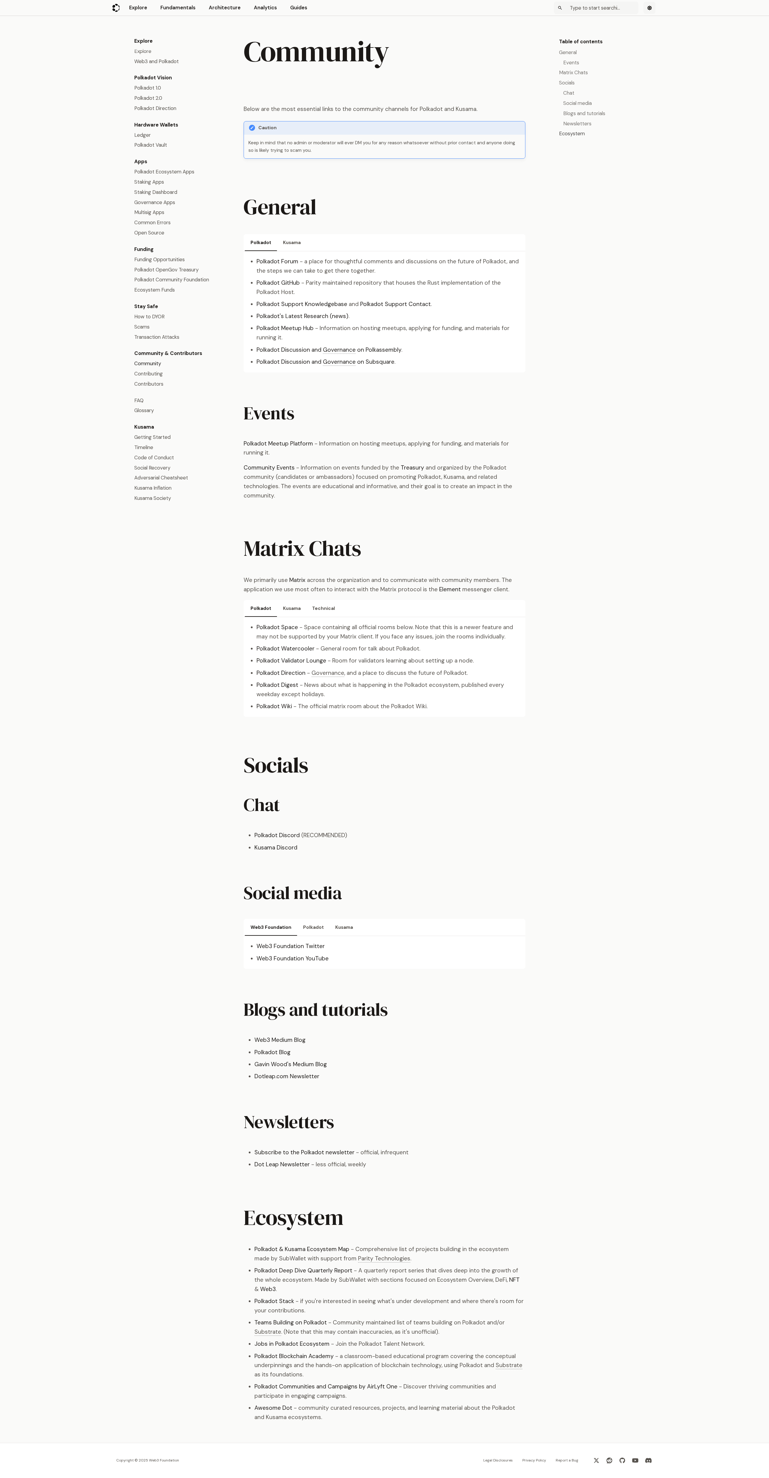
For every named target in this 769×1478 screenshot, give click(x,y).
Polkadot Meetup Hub (285, 328)
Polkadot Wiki (274, 706)
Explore (138, 7)
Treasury (412, 467)
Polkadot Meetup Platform (278, 443)
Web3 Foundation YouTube (293, 958)
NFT (514, 1280)
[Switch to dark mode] (649, 8)
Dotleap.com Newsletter (286, 1076)
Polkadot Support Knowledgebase (302, 304)
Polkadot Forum (277, 261)
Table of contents (581, 41)
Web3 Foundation (271, 927)
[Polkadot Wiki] (116, 8)
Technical (323, 608)
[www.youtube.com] (635, 1460)
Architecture (225, 7)
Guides (298, 7)
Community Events (269, 467)
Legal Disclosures (498, 1460)
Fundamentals (178, 7)
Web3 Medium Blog (279, 1040)
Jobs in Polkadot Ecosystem (292, 1344)
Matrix (297, 580)
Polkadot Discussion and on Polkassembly (329, 349)
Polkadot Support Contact (395, 304)
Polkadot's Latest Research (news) (302, 316)
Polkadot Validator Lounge (291, 660)
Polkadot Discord (277, 835)
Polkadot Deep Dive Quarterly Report (303, 1270)
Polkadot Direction (281, 673)
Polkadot (261, 243)
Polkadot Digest (277, 685)
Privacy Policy (534, 1460)
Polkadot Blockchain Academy (294, 1356)
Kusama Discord (275, 847)
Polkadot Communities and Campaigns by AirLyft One (325, 1386)
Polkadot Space (277, 627)
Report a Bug (567, 1460)
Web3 (268, 1289)
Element (450, 589)
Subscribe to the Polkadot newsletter (304, 1152)
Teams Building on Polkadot (290, 1322)
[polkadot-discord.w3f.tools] (648, 1460)
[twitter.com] (596, 1460)
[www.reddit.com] (609, 1460)
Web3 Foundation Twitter (291, 946)
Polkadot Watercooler (286, 648)
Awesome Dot (273, 1408)
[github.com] (622, 1460)
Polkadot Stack (274, 1301)
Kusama (292, 243)
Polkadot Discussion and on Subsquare (325, 362)
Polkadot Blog (272, 1052)
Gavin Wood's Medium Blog (290, 1064)
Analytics (265, 7)
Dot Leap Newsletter (282, 1164)
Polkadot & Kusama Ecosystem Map (301, 1249)
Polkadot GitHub (278, 282)
